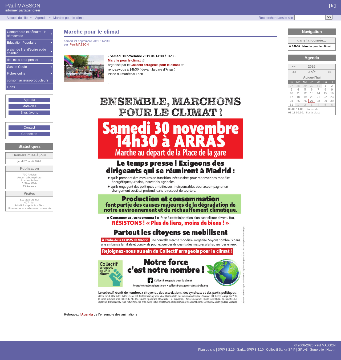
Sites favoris (29, 112)
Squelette (317, 349)
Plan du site (206, 349)
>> (329, 72)
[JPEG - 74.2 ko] (84, 81)
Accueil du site (17, 18)
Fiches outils (16, 73)
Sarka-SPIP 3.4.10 (250, 349)
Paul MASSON (22, 6)
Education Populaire (21, 42)
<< (294, 66)
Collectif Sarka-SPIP (280, 349)
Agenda (41, 18)
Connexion (29, 134)
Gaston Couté (17, 67)
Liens (11, 87)
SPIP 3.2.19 (226, 349)
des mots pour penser (22, 60)
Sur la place (313, 112)
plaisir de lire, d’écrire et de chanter (26, 51)
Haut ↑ (331, 349)
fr (332, 5)
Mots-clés (29, 106)
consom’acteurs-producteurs (27, 80)
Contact (29, 127)
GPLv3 (303, 349)
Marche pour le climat (68, 18)
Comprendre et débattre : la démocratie (27, 34)
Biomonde (312, 109)
